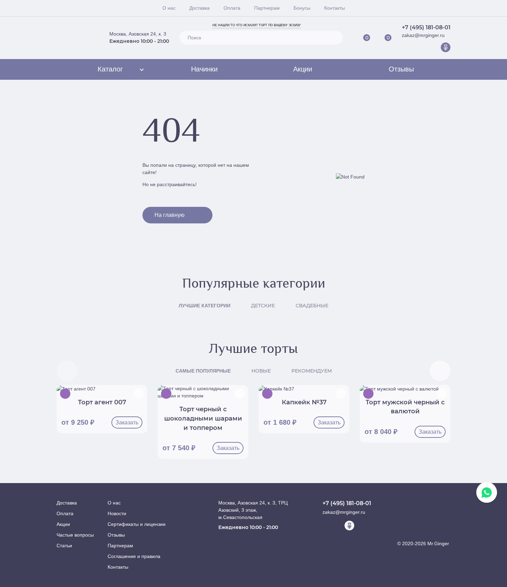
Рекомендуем (311, 371)
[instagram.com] (435, 47)
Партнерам (267, 8)
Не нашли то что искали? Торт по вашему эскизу (256, 25)
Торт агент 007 (102, 402)
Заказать (127, 422)
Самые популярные (203, 371)
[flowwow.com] (445, 47)
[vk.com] (424, 47)
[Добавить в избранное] (138, 393)
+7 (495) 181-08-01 (426, 27)
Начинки (204, 69)
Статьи (64, 545)
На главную (170, 215)
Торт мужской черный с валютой (405, 406)
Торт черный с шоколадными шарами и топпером (203, 418)
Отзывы (401, 69)
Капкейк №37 (304, 402)
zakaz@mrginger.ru (423, 35)
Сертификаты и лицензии (137, 524)
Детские (263, 305)
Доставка (199, 8)
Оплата (231, 8)
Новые (261, 371)
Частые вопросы (75, 535)
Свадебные (312, 305)
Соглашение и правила (134, 556)
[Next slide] (440, 370)
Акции (302, 69)
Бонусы (302, 8)
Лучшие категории (204, 305)
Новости (117, 513)
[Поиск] (334, 38)
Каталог (110, 69)
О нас (169, 8)
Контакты (334, 8)
